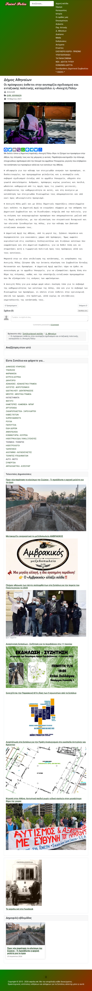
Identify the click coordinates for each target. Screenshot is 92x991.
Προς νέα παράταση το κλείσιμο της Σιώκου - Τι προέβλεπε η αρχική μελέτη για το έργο (24, 950)
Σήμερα (59, 7)
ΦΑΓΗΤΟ (9, 401)
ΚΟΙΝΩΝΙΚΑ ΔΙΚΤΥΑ (64, 65)
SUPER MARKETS (13, 418)
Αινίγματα (60, 45)
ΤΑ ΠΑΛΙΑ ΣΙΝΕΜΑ (63, 58)
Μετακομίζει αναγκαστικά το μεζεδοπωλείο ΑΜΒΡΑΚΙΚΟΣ (34, 536)
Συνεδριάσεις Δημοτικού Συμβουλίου (72, 68)
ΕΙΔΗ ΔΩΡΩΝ (11, 428)
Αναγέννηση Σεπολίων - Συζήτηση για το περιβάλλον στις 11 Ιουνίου (39, 644)
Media (58, 38)
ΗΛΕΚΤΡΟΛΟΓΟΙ (13, 445)
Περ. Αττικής (61, 27)
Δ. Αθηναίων (61, 31)
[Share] (40, 149)
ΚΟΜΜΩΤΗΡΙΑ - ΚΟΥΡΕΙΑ (17, 435)
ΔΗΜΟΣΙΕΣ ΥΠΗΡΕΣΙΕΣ (16, 367)
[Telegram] (32, 149)
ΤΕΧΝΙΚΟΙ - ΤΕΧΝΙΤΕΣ (15, 442)
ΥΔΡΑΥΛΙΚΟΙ (11, 449)
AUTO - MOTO (12, 459)
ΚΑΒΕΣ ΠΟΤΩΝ (12, 415)
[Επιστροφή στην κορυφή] (88, 986)
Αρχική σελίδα (62, 3)
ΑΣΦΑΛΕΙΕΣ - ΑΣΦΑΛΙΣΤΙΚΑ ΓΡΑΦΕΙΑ (21, 384)
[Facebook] (6, 149)
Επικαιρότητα (62, 21)
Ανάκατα (59, 24)
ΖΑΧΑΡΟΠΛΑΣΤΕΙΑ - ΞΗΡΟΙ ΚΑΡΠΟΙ (21, 411)
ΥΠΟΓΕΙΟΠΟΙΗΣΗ (63, 55)
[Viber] (19, 149)
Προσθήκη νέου (82, 310)
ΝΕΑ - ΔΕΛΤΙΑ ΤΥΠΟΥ (65, 62)
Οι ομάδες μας (62, 17)
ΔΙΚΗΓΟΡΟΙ (10, 380)
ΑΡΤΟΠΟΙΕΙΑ (11, 408)
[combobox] (42, 3)
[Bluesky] (36, 149)
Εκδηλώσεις (61, 41)
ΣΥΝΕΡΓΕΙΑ (11, 463)
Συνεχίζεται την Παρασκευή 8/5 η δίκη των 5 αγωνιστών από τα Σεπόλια (41, 693)
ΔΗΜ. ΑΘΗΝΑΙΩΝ (14, 95)
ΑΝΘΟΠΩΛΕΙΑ (12, 432)
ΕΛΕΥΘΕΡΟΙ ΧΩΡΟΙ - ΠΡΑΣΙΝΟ (68, 51)
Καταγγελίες (61, 10)
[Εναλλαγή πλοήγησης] (46, 977)
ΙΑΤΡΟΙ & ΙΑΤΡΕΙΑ (13, 377)
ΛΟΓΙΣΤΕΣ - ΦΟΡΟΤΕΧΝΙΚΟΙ (17, 387)
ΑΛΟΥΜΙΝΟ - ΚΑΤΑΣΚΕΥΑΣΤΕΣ (19, 452)
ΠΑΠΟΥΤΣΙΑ (11, 425)
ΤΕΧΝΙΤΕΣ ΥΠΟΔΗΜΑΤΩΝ (17, 456)
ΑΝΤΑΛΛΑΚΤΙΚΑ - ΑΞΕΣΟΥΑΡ (18, 466)
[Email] (14, 149)
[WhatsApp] (23, 149)
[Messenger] (27, 149)
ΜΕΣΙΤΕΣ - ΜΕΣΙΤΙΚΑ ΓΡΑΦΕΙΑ (18, 394)
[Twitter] (10, 149)
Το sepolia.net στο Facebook (19, 909)
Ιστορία (59, 14)
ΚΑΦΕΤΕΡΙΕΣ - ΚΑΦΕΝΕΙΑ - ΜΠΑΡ (20, 404)
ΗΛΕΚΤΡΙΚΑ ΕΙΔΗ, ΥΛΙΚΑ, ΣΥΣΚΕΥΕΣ (21, 439)
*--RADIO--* (60, 72)
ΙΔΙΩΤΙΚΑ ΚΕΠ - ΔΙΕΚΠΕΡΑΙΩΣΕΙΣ (19, 391)
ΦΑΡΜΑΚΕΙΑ (11, 373)
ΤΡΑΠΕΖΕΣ (10, 370)
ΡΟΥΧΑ (9, 421)
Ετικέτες (60, 48)
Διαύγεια (59, 34)
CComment (55, 325)
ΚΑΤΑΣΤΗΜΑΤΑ (12, 397)
